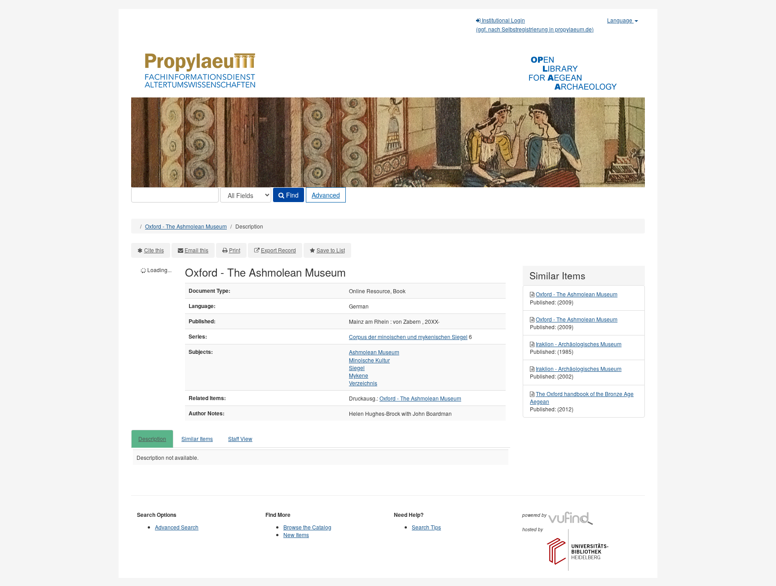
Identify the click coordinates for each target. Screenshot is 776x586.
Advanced (326, 194)
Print (234, 250)
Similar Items (197, 438)
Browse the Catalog (307, 527)
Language (620, 20)
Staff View (240, 438)
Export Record (278, 250)
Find (291, 194)
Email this (196, 250)
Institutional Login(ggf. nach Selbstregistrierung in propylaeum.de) (535, 24)
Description (152, 438)
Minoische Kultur (369, 360)
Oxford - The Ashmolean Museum (186, 226)
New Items (296, 534)
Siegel (357, 367)
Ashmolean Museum (374, 352)
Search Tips (426, 527)
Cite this (154, 250)
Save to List (331, 250)
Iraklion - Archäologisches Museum (579, 344)
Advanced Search (176, 527)
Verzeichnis (363, 383)
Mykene (358, 375)
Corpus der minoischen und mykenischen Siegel (408, 336)
